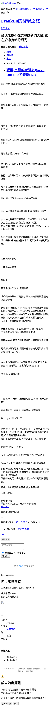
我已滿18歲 (6, 704)
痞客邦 (19, 522)
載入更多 (5, 539)
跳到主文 (5, 28)
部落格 (10, 55)
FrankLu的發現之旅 (20, 21)
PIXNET (13, 669)
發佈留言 (5, 556)
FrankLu (5, 506)
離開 (15, 704)
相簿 (9, 52)
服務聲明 (29, 671)
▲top (3, 534)
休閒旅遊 (23, 46)
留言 (25, 522)
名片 (9, 58)
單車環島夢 (23, 529)
